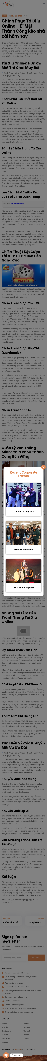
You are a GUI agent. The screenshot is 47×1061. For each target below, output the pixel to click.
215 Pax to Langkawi (23, 511)
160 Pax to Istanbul (23, 549)
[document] (23, 530)
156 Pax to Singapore (24, 587)
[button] (43, 467)
